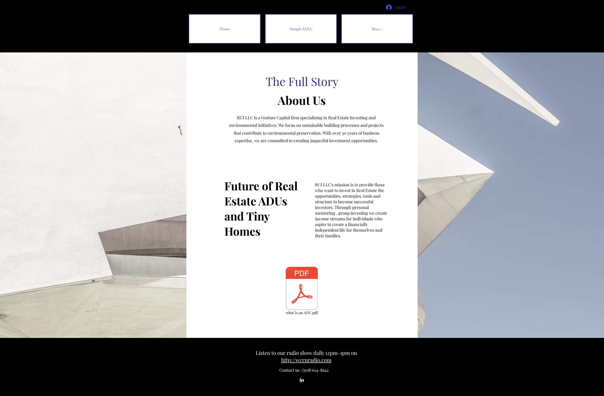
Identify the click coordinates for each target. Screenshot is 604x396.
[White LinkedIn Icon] (302, 380)
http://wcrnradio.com (306, 359)
